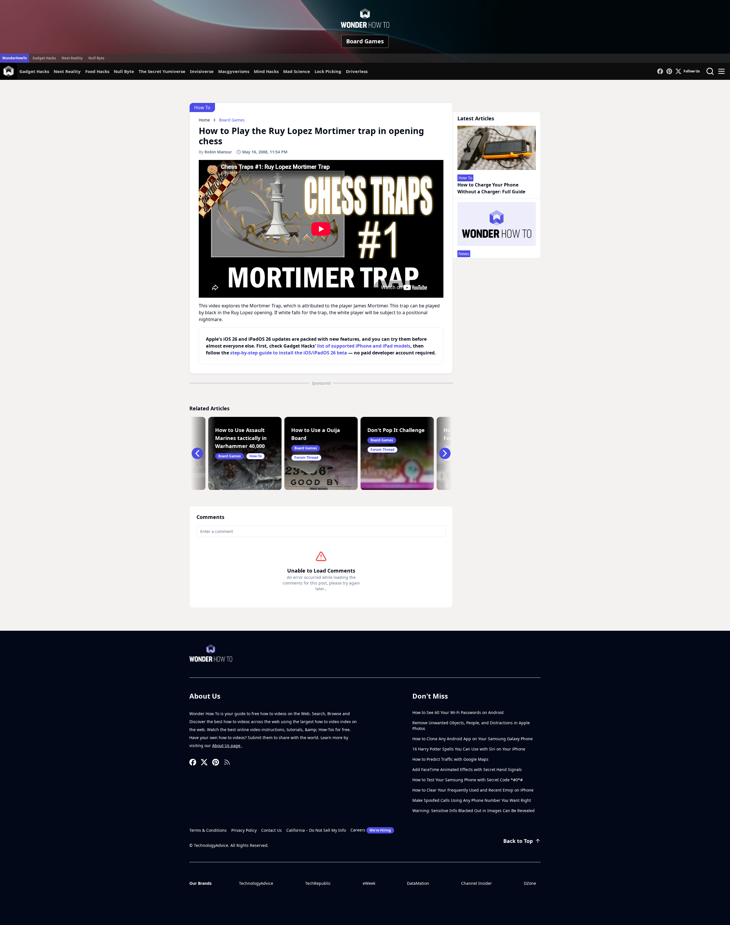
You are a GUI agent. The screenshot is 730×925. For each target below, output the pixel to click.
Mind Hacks (266, 71)
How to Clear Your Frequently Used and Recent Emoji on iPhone (473, 790)
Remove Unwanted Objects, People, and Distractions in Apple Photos (471, 725)
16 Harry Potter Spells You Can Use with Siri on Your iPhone (468, 749)
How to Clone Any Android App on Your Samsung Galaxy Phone (472, 738)
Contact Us (271, 830)
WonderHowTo (14, 58)
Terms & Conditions (208, 830)
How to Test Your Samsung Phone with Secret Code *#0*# (467, 779)
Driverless (357, 71)
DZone (530, 883)
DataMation (418, 883)
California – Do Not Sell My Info (316, 830)
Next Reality (72, 58)
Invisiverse (202, 71)
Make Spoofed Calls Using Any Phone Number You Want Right (471, 800)
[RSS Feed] (227, 762)
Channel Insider (476, 883)
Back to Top (518, 840)
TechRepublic (318, 883)
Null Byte (96, 58)
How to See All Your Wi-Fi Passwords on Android (458, 712)
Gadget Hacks (44, 58)
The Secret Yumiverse (162, 71)
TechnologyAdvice (256, 883)
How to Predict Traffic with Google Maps (450, 759)
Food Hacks (97, 71)
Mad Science (296, 71)
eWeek (369, 883)
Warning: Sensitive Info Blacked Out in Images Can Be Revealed (473, 810)
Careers (370, 830)
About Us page (227, 745)
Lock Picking (328, 71)
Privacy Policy (244, 830)
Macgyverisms (233, 71)
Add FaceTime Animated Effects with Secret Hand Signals (467, 769)
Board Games (365, 41)
